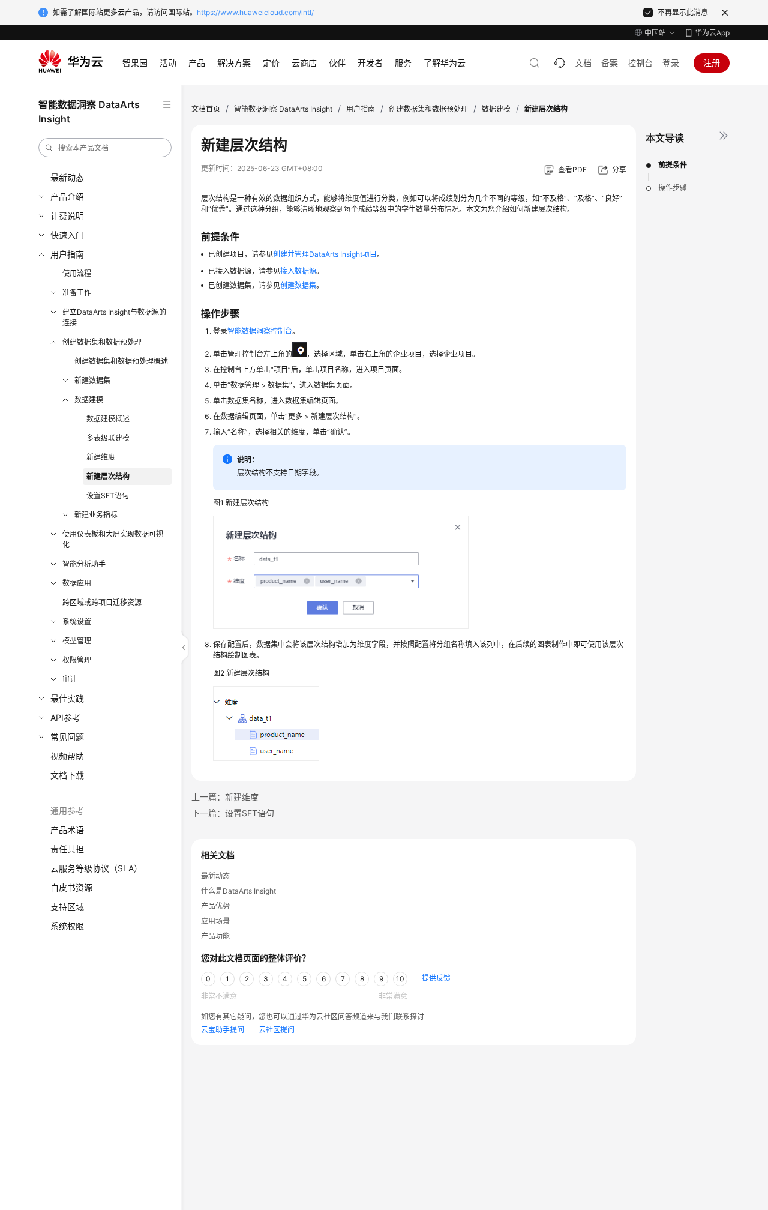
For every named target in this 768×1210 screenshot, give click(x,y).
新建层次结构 (108, 476)
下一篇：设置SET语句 (232, 813)
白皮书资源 (71, 887)
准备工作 (76, 292)
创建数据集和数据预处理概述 (121, 361)
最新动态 (67, 177)
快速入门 (67, 235)
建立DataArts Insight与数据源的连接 (114, 317)
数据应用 (76, 583)
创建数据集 (298, 285)
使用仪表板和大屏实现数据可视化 (112, 539)
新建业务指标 (96, 514)
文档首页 (205, 108)
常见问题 (67, 737)
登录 (670, 63)
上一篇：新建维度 (225, 797)
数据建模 (88, 399)
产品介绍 (67, 196)
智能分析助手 (84, 563)
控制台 (640, 63)
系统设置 (76, 621)
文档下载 (67, 775)
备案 (609, 63)
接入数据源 (298, 270)
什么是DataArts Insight (238, 890)
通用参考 (67, 810)
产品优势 (215, 906)
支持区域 (67, 906)
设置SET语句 (107, 495)
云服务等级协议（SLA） (96, 868)
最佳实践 (67, 698)
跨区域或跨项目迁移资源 (102, 602)
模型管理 (76, 640)
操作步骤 (672, 187)
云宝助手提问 (222, 1029)
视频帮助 (67, 756)
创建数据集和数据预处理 (102, 341)
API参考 (65, 717)
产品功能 (215, 936)
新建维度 (100, 457)
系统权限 (67, 926)
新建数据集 (92, 380)
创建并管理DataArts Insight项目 (325, 254)
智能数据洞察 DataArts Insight (283, 108)
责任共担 (67, 849)
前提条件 (672, 164)
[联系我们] (559, 63)
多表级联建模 (108, 437)
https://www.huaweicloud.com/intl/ (255, 12)
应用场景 (215, 921)
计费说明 (67, 216)
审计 (69, 679)
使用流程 (76, 273)
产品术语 (67, 830)
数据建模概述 (108, 418)
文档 (583, 63)
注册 (711, 63)
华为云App (712, 32)
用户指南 (67, 254)
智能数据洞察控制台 (259, 331)
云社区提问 (277, 1029)
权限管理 (76, 659)
